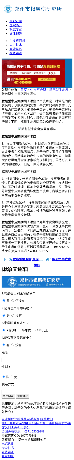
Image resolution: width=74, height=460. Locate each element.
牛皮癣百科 (17, 40)
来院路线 (15, 49)
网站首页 (15, 21)
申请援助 (8, 419)
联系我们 (46, 419)
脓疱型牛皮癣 (58, 89)
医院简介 (15, 25)
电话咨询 (33, 419)
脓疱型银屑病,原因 (26, 259)
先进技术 (15, 45)
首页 (24, 89)
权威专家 (15, 29)
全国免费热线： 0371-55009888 (23, 431)
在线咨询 (15, 53)
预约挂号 (20, 419)
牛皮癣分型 (38, 89)
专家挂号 (8, 448)
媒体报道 (15, 33)
